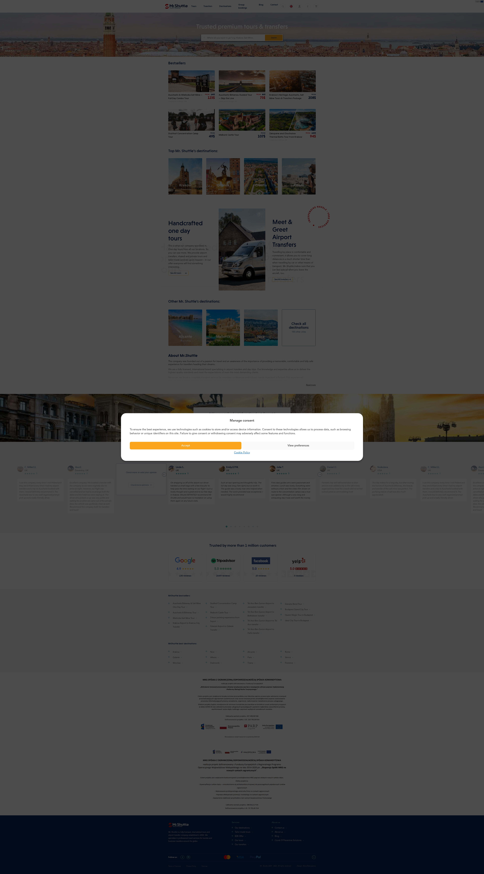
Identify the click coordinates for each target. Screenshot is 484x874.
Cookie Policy (242, 452)
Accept (185, 445)
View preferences (298, 445)
